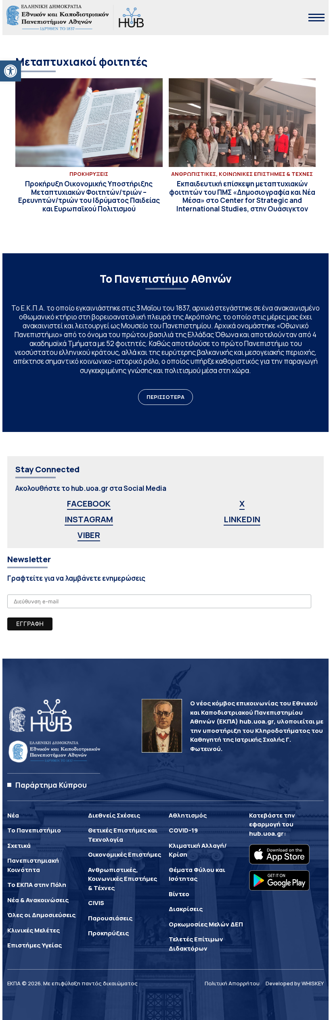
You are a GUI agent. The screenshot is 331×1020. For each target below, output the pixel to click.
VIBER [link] (89, 535)
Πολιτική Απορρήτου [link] (232, 983)
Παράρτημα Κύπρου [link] (51, 785)
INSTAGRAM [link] (89, 519)
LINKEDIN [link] (242, 519)
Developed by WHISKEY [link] (295, 983)
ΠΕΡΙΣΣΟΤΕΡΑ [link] (165, 396)
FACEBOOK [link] (89, 503)
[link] (10, 70)
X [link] (242, 503)
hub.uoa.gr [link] (266, 833)
